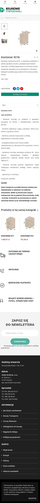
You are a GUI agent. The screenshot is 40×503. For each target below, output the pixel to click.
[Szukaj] (15, 2)
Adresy (6, 460)
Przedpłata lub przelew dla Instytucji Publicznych (23, 286)
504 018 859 (13, 399)
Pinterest (21, 88)
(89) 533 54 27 (13, 391)
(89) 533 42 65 (10, 394)
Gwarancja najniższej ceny (19, 303)
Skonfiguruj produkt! (20, 94)
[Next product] (37, 57)
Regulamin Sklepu (10, 432)
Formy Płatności (9, 421)
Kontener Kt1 (7, 236)
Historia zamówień (10, 471)
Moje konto (7, 450)
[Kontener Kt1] (10, 224)
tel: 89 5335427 (14, 272)
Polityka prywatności (11, 437)
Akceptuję (32, 498)
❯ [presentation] (37, 210)
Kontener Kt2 (27, 236)
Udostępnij (14, 88)
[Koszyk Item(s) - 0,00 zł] (25, 2)
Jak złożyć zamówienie (12, 410)
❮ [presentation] (34, 210)
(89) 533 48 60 (10, 397)
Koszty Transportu (10, 416)
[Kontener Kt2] (30, 224)
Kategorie (5, 2)
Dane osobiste (9, 466)
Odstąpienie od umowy (12, 426)
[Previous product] (34, 57)
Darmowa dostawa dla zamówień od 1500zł (22, 257)
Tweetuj (18, 88)
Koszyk (6, 455)
